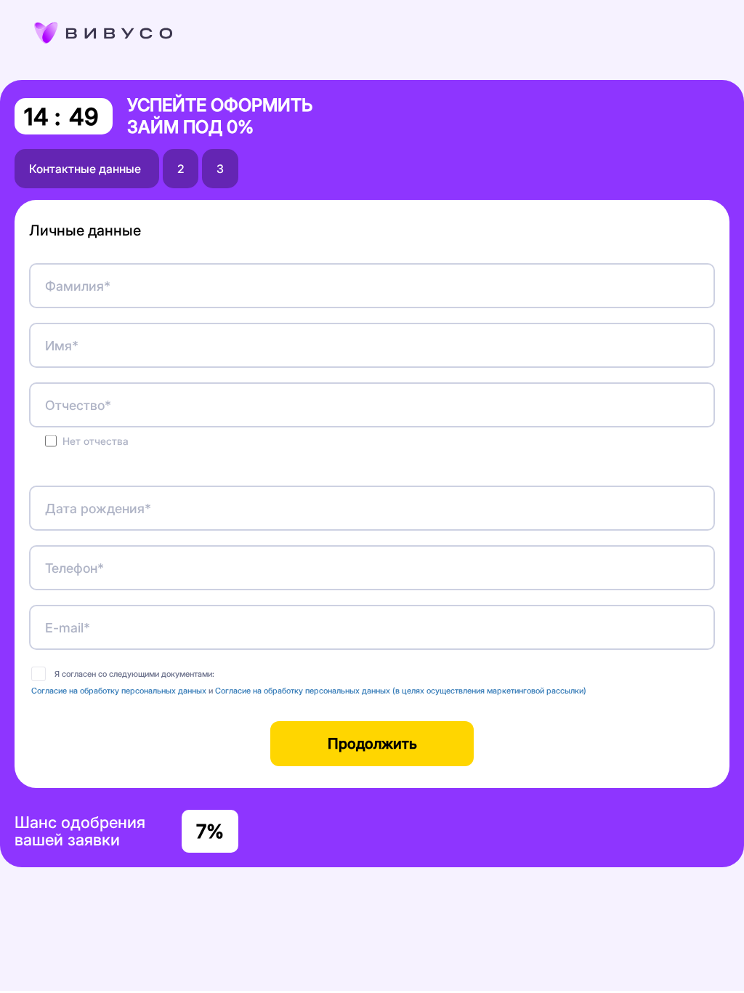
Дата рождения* (98, 508)
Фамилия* (77, 286)
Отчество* (78, 405)
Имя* (61, 345)
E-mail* (67, 627)
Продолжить (372, 743)
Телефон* (74, 568)
